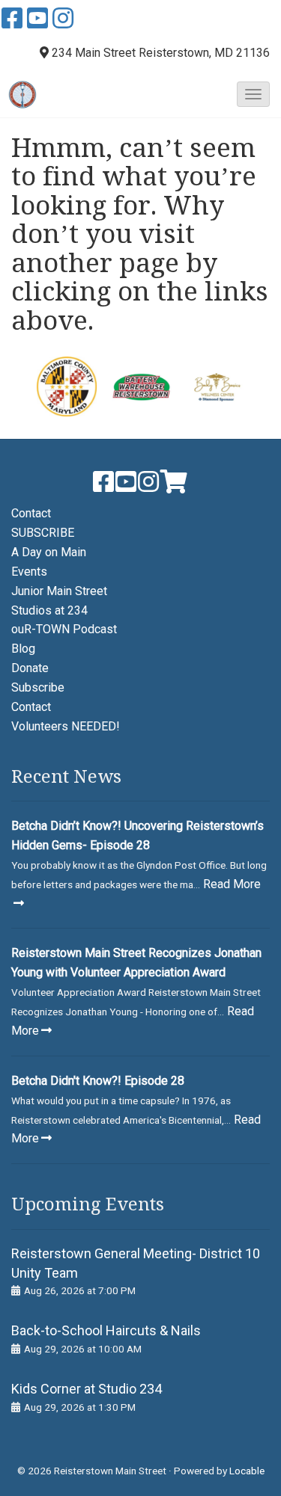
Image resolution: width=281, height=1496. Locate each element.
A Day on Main (48, 552)
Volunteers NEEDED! (65, 726)
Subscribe (37, 687)
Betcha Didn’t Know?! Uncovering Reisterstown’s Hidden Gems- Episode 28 (137, 835)
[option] (66, 386)
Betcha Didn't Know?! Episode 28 (97, 1081)
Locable (247, 1471)
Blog (23, 648)
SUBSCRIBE (42, 533)
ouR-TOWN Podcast (64, 629)
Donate (30, 668)
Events (29, 571)
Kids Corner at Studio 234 (86, 1389)
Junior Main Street (59, 591)
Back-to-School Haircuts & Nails (106, 1330)
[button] (253, 94)
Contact (31, 513)
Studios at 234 (49, 610)
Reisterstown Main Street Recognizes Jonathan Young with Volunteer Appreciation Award (136, 962)
